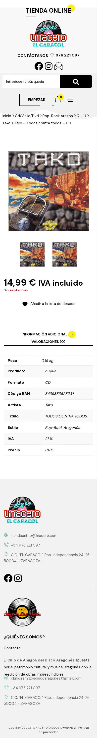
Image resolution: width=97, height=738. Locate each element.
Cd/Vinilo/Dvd (27, 115)
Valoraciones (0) (48, 341)
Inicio (6, 115)
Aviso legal (68, 728)
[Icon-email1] (58, 66)
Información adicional (45, 334)
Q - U (81, 115)
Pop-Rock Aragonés (62, 427)
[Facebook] (38, 66)
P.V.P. (49, 450)
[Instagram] (48, 66)
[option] (32, 254)
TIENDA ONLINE (48, 10)
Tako (6, 123)
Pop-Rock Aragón (58, 115)
